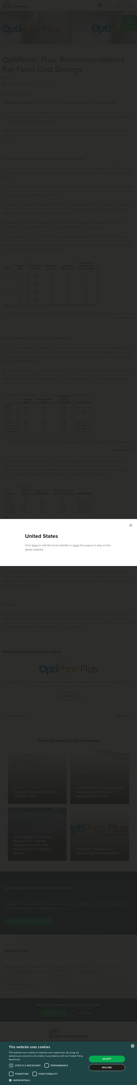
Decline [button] (107, 1067)
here (35, 545)
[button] (47, 1080)
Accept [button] (107, 1058)
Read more (14, 1059)
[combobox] (132, 1046)
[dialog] (68, 1063)
